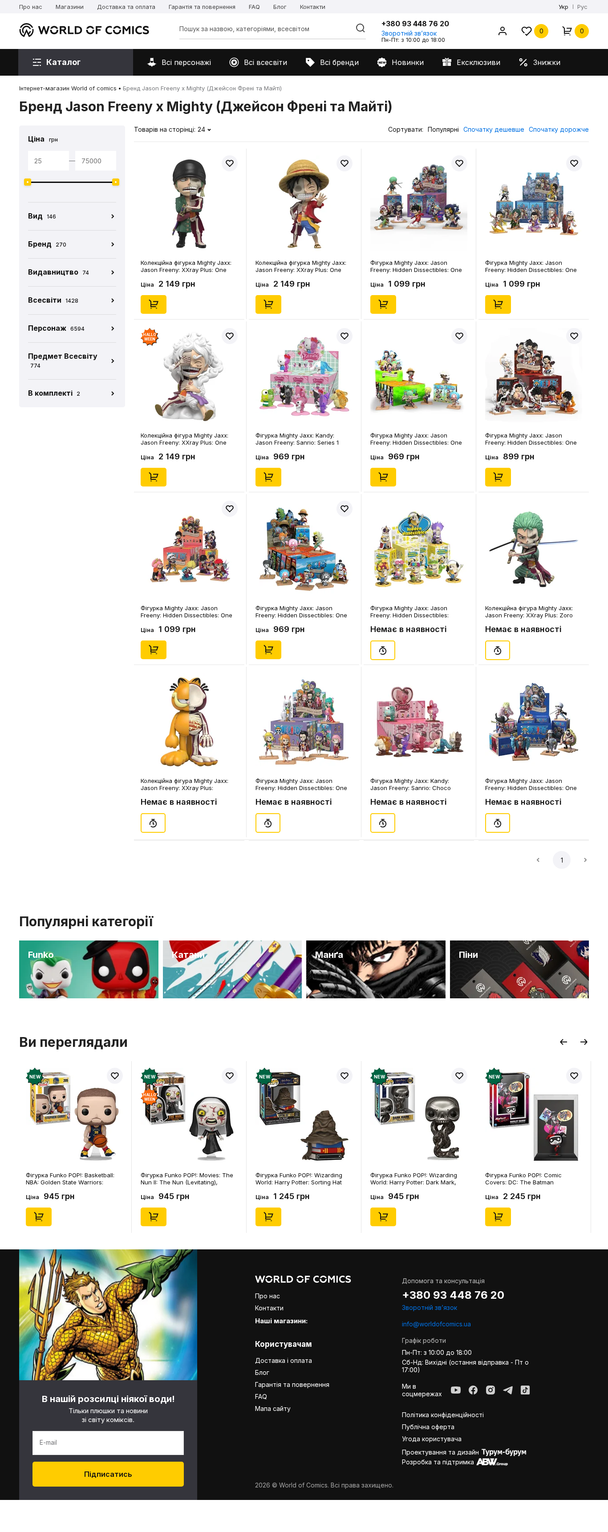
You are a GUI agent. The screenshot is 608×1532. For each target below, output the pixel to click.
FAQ (254, 6)
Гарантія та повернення (202, 6)
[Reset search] (360, 28)
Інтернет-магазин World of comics (68, 88)
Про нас (30, 6)
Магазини (70, 6)
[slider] (27, 182)
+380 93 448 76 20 (415, 23)
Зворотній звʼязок (409, 33)
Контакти (312, 6)
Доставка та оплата (126, 6)
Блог (280, 6)
